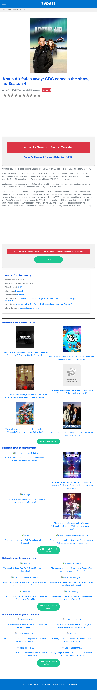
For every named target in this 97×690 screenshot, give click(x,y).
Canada (20, 295)
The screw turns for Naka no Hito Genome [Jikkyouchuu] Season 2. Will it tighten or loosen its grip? (72, 526)
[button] (4, 4)
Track (48, 260)
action (26, 308)
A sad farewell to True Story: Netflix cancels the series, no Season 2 (43, 304)
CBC (20, 287)
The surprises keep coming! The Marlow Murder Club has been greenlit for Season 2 (43, 299)
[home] (48, 4)
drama (20, 308)
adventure (34, 308)
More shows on (48, 441)
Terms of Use (72, 684)
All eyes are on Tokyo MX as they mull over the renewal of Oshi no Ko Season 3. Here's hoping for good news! (72, 485)
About (49, 684)
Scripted (19, 291)
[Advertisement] (48, 118)
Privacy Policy (59, 684)
